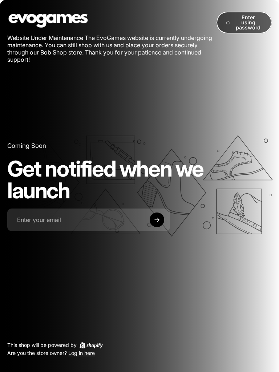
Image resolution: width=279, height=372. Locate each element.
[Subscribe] (157, 220)
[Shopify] (91, 345)
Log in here (81, 353)
